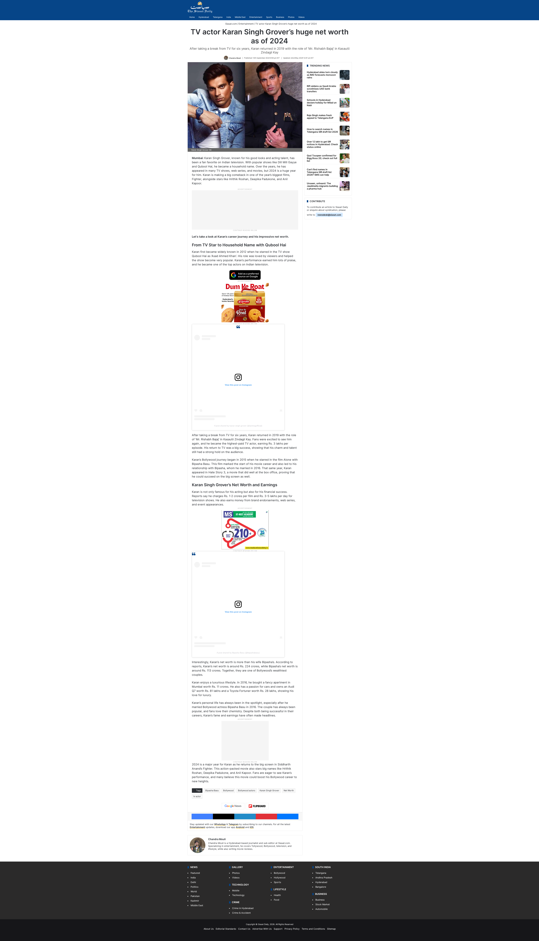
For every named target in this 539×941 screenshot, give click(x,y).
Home (192, 17)
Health (277, 895)
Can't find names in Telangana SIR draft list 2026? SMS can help (319, 172)
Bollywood (228, 790)
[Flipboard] (257, 806)
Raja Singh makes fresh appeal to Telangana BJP (320, 116)
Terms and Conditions (313, 928)
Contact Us (244, 928)
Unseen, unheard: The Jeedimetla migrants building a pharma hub (322, 186)
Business (280, 17)
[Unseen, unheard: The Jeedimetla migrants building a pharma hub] (345, 186)
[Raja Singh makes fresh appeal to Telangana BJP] (345, 117)
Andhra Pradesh (323, 877)
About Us (209, 928)
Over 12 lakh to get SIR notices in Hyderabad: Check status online (322, 144)
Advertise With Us (262, 928)
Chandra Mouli (235, 58)
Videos (301, 17)
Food (276, 899)
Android (240, 827)
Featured (195, 873)
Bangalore (320, 886)
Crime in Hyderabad (242, 908)
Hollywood (279, 877)
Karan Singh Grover (269, 790)
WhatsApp (220, 824)
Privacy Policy (292, 928)
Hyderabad (204, 17)
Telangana (217, 17)
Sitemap (331, 928)
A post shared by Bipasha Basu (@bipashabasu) (238, 653)
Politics (194, 886)
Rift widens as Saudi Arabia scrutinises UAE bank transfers (321, 89)
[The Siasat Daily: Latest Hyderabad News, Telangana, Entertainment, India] (200, 7)
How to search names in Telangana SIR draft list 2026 (322, 130)
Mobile (235, 890)
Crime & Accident (241, 912)
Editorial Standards (226, 928)
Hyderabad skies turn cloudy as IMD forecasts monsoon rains (322, 75)
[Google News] (233, 806)
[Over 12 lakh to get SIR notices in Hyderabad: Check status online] (345, 144)
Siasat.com (231, 23)
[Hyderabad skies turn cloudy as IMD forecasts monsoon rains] (345, 75)
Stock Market (322, 904)
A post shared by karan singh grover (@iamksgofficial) (238, 426)
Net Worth (289, 790)
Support (278, 928)
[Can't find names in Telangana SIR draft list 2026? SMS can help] (345, 172)
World (194, 891)
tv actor (197, 796)
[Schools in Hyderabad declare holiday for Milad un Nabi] (345, 103)
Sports (269, 17)
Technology (238, 895)
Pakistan (195, 896)
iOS (251, 827)
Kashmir (195, 900)
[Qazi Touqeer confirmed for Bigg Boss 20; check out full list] (345, 158)
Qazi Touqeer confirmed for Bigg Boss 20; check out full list (322, 158)
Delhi (193, 882)
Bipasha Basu (212, 790)
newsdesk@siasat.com (329, 214)
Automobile (321, 909)
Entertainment (255, 17)
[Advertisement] (245, 209)
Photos (291, 17)
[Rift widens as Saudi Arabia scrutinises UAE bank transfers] (345, 89)
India (228, 17)
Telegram (233, 824)
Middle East (240, 17)
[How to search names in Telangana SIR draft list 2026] (345, 130)
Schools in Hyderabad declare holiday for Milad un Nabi (322, 103)
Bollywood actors (246, 790)
